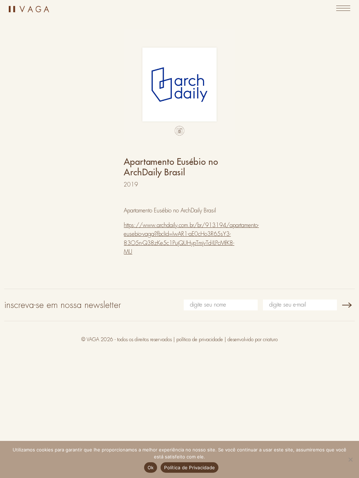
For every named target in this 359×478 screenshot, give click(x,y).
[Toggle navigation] (343, 8)
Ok (151, 467)
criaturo (270, 339)
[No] (350, 459)
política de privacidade (199, 339)
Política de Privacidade (189, 467)
